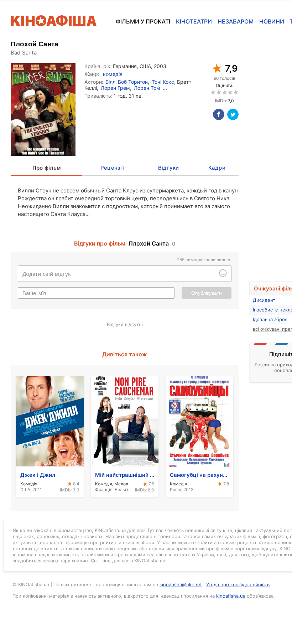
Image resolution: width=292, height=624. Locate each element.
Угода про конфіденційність (238, 584)
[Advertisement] (270, 163)
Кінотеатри (194, 21)
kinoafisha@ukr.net (181, 584)
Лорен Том (147, 88)
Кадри (216, 167)
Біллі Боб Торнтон (126, 82)
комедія (112, 74)
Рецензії (112, 167)
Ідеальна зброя (270, 319)
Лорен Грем (115, 88)
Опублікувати (206, 293)
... (165, 88)
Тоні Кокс (163, 82)
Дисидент (264, 300)
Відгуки (168, 167)
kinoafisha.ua (230, 596)
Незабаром (236, 21)
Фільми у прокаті (143, 21)
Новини (271, 21)
